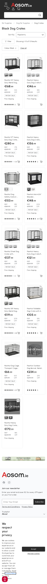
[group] (23, 459)
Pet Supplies (7, 23)
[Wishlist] (8, 8)
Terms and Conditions (11, 507)
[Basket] (18, 8)
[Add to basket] (18, 104)
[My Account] (13, 8)
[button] (4, 579)
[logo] (21, 5)
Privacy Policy (27, 507)
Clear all (23, 48)
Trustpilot (6, 512)
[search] (40, 15)
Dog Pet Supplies (23, 23)
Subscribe (39, 502)
